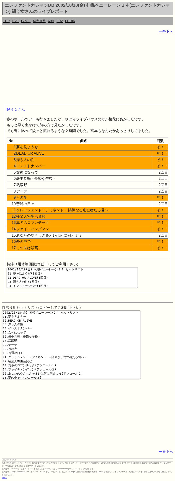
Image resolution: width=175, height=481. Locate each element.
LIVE (15, 21)
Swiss (4, 477)
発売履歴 (39, 21)
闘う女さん (16, 109)
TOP (6, 21)
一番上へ (166, 452)
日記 (60, 21)
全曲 (51, 21)
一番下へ (166, 31)
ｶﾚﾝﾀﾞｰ (26, 21)
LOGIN (70, 21)
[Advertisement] (87, 70)
